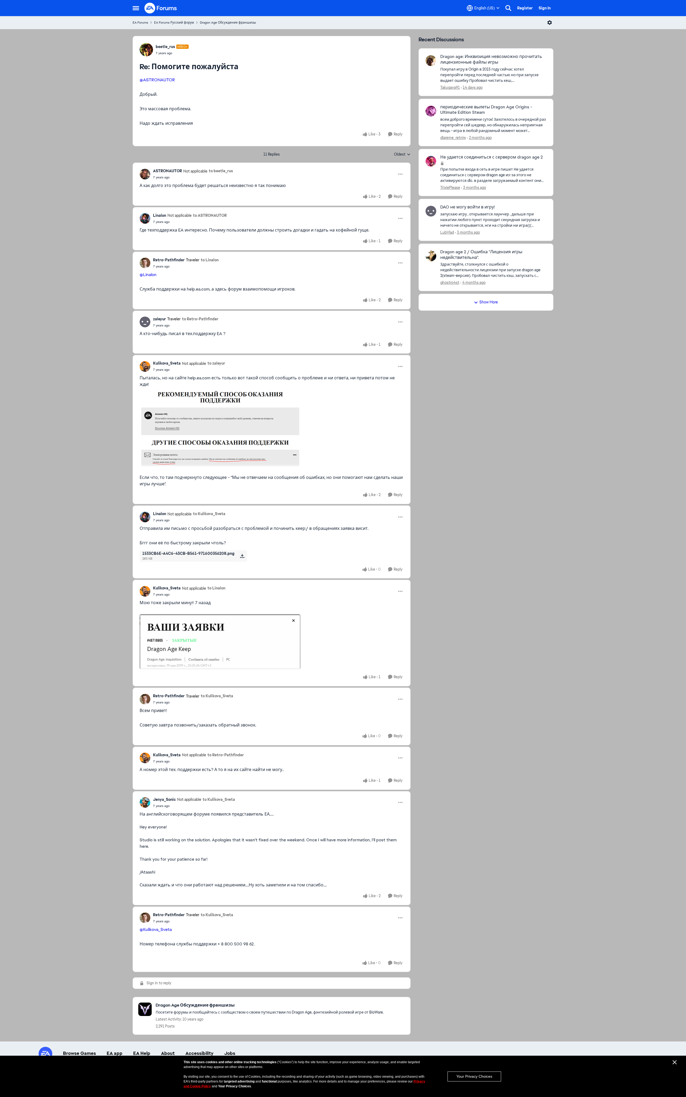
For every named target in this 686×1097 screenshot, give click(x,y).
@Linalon (148, 274)
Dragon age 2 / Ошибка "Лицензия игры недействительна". (481, 254)
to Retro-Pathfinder (200, 319)
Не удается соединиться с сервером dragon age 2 (491, 157)
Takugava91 (450, 87)
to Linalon (210, 260)
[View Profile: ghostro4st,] (431, 256)
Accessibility (199, 1053)
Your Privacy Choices (474, 1076)
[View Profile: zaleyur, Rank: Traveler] (145, 322)
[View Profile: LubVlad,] (431, 211)
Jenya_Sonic (164, 799)
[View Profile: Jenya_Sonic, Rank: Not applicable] (145, 802)
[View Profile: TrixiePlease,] (431, 161)
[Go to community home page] (160, 8)
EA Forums (140, 22)
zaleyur (159, 319)
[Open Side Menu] (136, 8)
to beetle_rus (221, 170)
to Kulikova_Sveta (209, 513)
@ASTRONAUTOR (157, 80)
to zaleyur (216, 363)
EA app (114, 1053)
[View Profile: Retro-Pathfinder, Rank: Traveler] (145, 263)
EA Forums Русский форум (174, 22)
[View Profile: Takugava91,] (431, 60)
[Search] (508, 8)
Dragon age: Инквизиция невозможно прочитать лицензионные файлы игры (491, 59)
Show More (488, 302)
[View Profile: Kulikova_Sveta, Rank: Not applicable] (145, 366)
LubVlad (447, 232)
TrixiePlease (450, 187)
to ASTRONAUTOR (210, 215)
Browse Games (79, 1053)
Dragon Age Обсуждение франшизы (228, 22)
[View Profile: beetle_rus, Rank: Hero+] (146, 49)
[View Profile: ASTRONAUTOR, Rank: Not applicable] (145, 174)
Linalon (159, 215)
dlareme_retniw (453, 137)
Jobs (229, 1053)
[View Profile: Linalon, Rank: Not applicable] (145, 218)
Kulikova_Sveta (167, 363)
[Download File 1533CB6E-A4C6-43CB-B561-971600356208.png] (242, 556)
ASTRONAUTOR (167, 170)
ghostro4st (449, 282)
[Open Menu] (549, 22)
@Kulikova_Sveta (156, 929)
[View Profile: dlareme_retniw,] (431, 111)
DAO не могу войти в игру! (467, 207)
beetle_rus (165, 46)
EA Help (141, 1053)
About (168, 1053)
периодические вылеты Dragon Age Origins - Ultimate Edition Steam (486, 109)
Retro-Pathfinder (169, 260)
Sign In (545, 8)
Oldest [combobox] (402, 154)
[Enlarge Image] (272, 427)
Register (525, 8)
